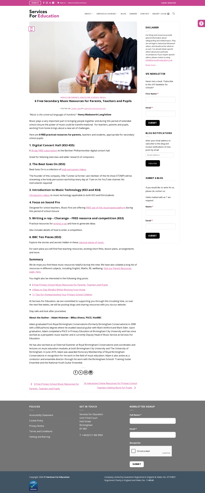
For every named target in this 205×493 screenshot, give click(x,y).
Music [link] (103, 97)
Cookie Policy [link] (36, 420)
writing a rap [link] (60, 223)
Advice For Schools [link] (89, 97)
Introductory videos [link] (39, 195)
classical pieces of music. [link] (92, 242)
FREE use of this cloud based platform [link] (105, 207)
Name (149, 206)
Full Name (135, 415)
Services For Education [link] (95, 108)
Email (149, 107)
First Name (152, 93)
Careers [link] (133, 13)
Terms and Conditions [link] (40, 431)
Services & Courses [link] (106, 13)
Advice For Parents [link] (70, 97)
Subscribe (152, 163)
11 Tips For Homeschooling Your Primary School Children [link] (62, 294)
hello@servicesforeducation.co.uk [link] (159, 60)
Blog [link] (123, 13)
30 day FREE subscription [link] (44, 150)
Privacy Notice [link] (36, 425)
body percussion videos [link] (73, 169)
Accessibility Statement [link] (41, 415)
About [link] (88, 13)
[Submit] (173, 13)
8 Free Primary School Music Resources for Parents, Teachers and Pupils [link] (70, 284)
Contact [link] (144, 13)
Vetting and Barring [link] (39, 436)
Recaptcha (135, 443)
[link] (201, 23)
